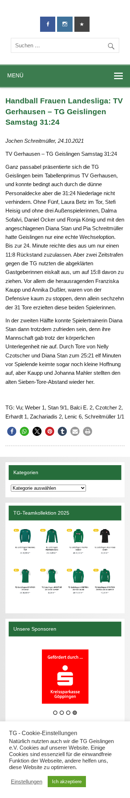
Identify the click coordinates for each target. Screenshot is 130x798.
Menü (15, 75)
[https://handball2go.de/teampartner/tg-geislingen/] (65, 564)
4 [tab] (75, 713)
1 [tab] (55, 713)
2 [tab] (62, 713)
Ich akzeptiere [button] (67, 781)
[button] (11, 431)
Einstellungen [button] (26, 782)
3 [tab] (68, 713)
